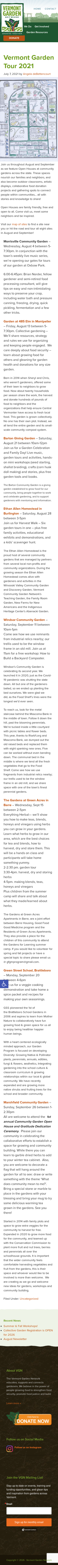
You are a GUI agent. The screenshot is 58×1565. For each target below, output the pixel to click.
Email (9, 1504)
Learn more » (13, 1403)
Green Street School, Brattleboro (27, 970)
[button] (4, 984)
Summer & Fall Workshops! (21, 1326)
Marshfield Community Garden (26, 1102)
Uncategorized (29, 1298)
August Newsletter (15, 1339)
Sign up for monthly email (29, 1522)
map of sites (19, 224)
